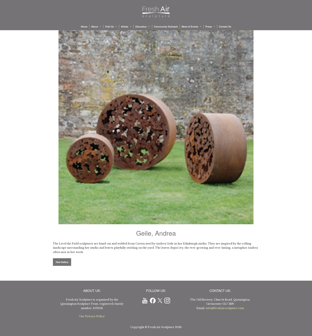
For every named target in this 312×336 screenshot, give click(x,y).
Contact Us (225, 26)
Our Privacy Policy (92, 316)
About (94, 26)
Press (208, 26)
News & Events (190, 26)
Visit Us (109, 26)
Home (84, 26)
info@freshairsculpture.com (225, 308)
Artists (124, 26)
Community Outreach (166, 26)
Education (141, 26)
